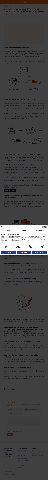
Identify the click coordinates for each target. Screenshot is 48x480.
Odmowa (9, 252)
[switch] (18, 247)
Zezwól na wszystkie (39, 252)
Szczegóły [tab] (24, 230)
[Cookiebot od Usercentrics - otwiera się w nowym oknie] (41, 227)
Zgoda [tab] (8, 230)
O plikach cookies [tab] (39, 230)
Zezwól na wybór (24, 252)
